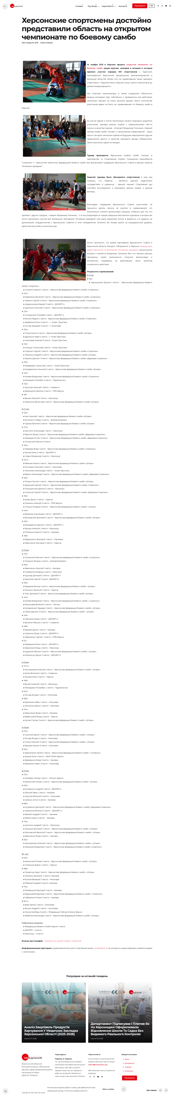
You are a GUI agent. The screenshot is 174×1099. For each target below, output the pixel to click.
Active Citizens (46, 43)
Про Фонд (92, 6)
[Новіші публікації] (160, 1090)
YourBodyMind (100, 948)
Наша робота (107, 6)
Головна (79, 6)
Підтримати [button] (140, 6)
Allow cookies (108, 1089)
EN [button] (152, 6)
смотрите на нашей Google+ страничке (62, 941)
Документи (130, 1063)
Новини (128, 1067)
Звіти (127, 1059)
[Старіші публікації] (166, 1090)
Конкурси (129, 1071)
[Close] (124, 1089)
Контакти (123, 6)
